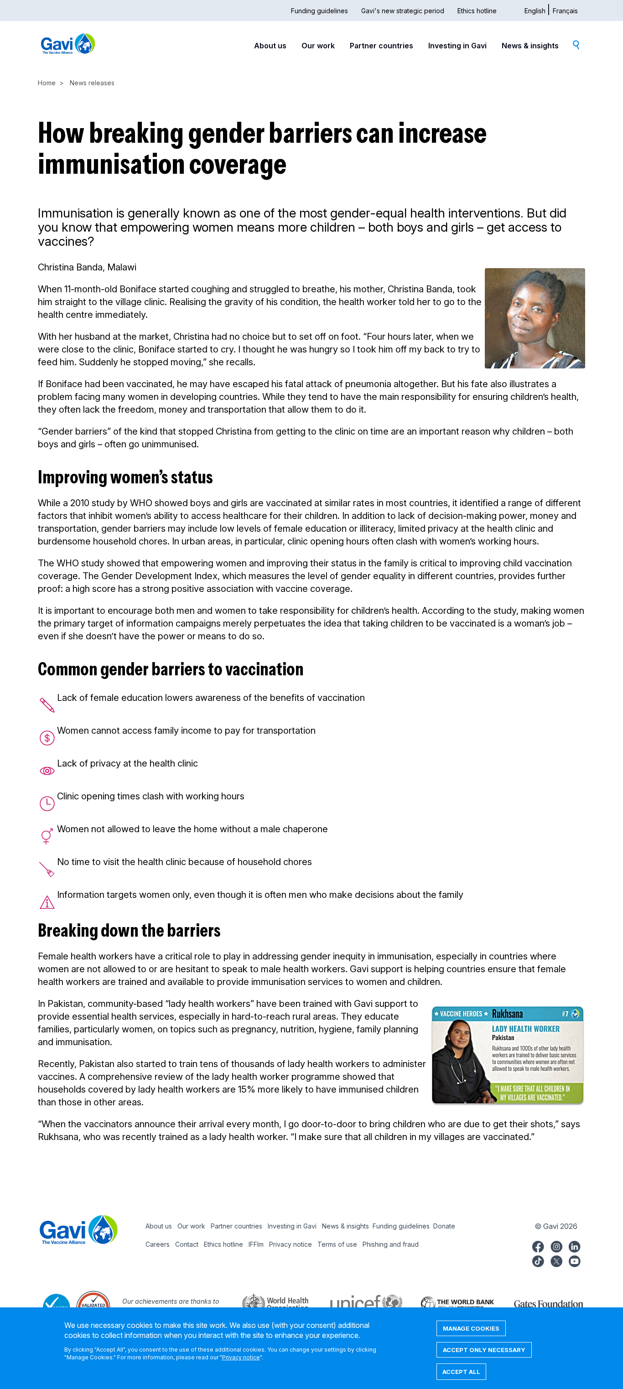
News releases (92, 83)
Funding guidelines (319, 11)
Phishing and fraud (391, 1244)
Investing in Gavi (457, 45)
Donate (444, 1226)
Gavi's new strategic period (402, 11)
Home (47, 83)
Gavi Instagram (556, 1245)
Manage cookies (471, 1328)
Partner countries (381, 45)
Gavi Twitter (556, 1259)
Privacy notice (290, 1244)
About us (270, 45)
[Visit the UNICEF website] (357, 1303)
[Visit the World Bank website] (448, 1303)
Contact (186, 1244)
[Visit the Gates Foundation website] (539, 1303)
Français (565, 11)
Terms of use (337, 1244)
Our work (318, 45)
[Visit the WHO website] (266, 1303)
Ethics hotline (477, 11)
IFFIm (256, 1244)
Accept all (461, 1371)
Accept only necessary (484, 1349)
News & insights (530, 45)
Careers (157, 1244)
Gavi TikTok (538, 1259)
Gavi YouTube (575, 1259)
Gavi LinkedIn (575, 1245)
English (534, 11)
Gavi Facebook (538, 1245)
